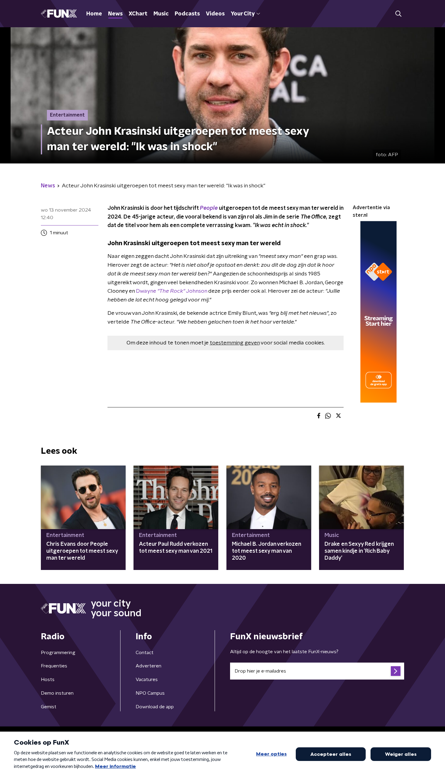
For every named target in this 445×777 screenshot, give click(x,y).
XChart (138, 14)
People (209, 208)
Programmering (58, 652)
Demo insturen (57, 693)
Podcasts (187, 14)
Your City (243, 14)
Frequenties (54, 665)
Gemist (48, 706)
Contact (144, 652)
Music (161, 14)
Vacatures (147, 679)
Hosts (47, 679)
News (115, 14)
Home (94, 14)
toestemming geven (235, 343)
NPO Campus (150, 693)
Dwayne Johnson (171, 291)
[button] (398, 13)
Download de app (155, 706)
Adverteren (148, 665)
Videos (215, 14)
